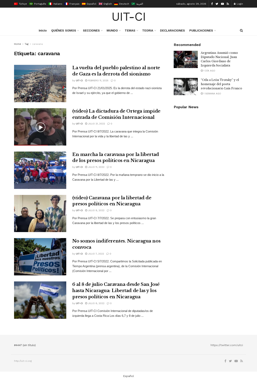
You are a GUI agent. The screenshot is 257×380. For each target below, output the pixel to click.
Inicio (43, 30)
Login (239, 3)
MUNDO (112, 30)
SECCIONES (91, 30)
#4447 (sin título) (25, 345)
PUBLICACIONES (201, 30)
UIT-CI (128, 17)
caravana (37, 44)
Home (17, 44)
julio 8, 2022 (95, 210)
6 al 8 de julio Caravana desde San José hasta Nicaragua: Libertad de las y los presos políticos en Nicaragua (116, 291)
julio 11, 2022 (95, 167)
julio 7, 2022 (95, 253)
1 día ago (209, 70)
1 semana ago (212, 93)
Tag (27, 44)
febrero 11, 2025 (97, 80)
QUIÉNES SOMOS (63, 30)
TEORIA (147, 30)
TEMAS (130, 30)
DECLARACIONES (172, 30)
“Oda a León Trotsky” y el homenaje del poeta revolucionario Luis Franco (221, 84)
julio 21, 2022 (96, 123)
